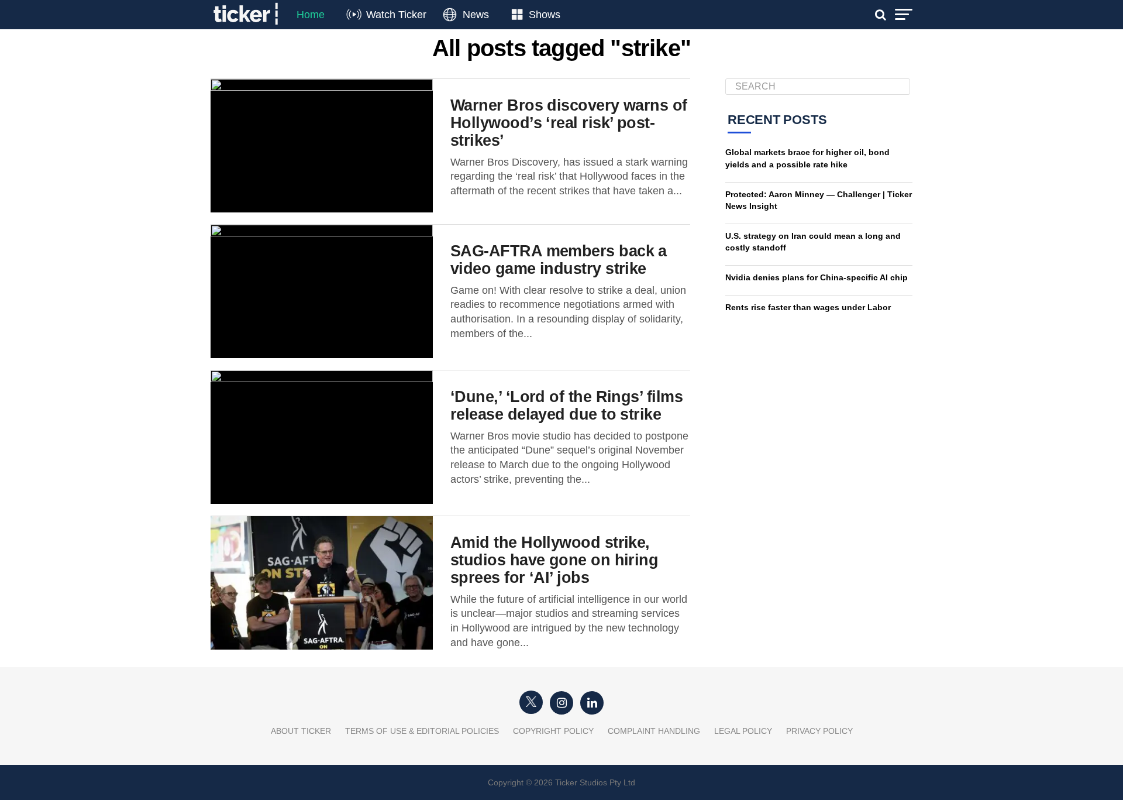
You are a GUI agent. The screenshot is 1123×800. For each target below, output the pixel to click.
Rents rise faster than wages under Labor (808, 307)
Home (311, 14)
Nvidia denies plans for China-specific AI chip (816, 277)
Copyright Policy (553, 731)
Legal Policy (743, 731)
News (476, 14)
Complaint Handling (654, 731)
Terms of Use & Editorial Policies (422, 731)
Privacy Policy (819, 731)
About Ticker (301, 731)
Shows (544, 14)
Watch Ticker (396, 14)
